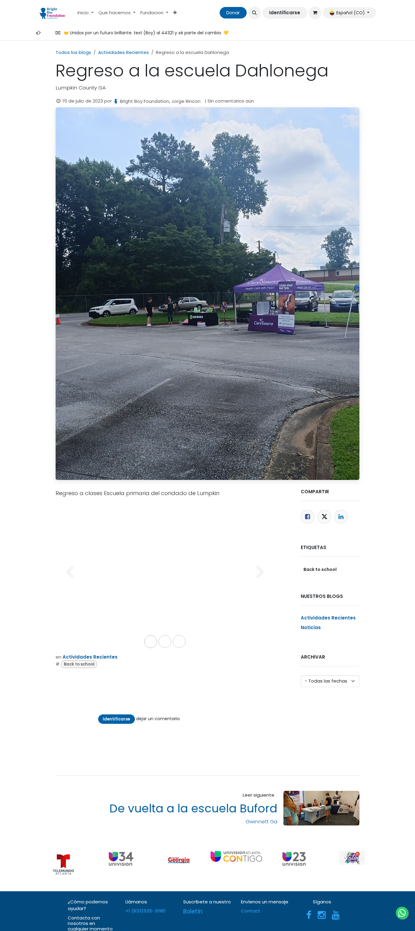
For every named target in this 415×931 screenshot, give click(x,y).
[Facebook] (307, 517)
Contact (250, 911)
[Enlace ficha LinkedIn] (341, 517)
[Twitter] (324, 517)
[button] (254, 12)
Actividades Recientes (123, 52)
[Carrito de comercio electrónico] (315, 12)
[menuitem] (85, 13)
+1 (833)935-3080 (146, 911)
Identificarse (284, 12)
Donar (233, 12)
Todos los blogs (73, 52)
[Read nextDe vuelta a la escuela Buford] (321, 808)
